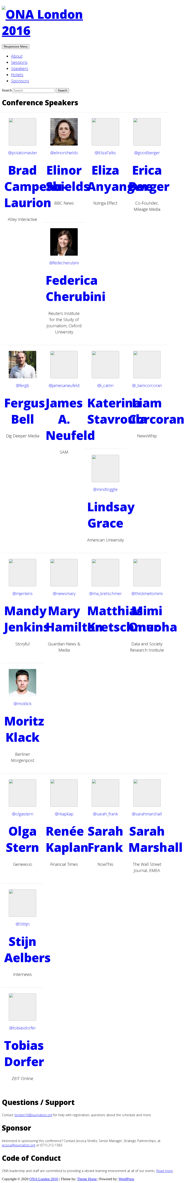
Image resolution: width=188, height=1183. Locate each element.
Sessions (19, 62)
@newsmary (64, 593)
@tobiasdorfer (22, 1028)
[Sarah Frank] (105, 805)
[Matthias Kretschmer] (105, 585)
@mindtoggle (105, 489)
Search (7, 90)
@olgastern (22, 814)
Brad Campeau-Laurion (35, 186)
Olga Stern (22, 839)
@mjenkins (22, 593)
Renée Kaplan (67, 839)
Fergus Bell (24, 411)
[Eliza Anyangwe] (105, 144)
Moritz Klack (24, 729)
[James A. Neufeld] (64, 377)
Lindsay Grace (111, 514)
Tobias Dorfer (24, 1053)
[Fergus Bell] (22, 377)
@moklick (22, 703)
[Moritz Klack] (22, 695)
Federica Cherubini (75, 288)
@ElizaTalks (105, 152)
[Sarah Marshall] (147, 805)
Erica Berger (148, 178)
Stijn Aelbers (27, 949)
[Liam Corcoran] (147, 377)
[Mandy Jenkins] (22, 585)
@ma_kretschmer (105, 593)
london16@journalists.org (33, 1115)
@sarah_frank (105, 814)
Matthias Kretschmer (123, 618)
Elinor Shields (68, 178)
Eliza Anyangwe (120, 178)
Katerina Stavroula (117, 411)
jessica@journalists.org (18, 1145)
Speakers (19, 68)
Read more (164, 1171)
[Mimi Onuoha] (147, 585)
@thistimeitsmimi (147, 593)
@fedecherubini (64, 262)
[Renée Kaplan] (64, 805)
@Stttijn (23, 924)
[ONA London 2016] (48, 30)
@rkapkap (64, 814)
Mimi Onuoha (152, 618)
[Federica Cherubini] (64, 254)
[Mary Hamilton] (64, 585)
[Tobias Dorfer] (22, 1019)
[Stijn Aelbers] (22, 916)
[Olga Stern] (22, 805)
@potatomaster (22, 152)
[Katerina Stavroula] (105, 377)
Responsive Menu (16, 46)
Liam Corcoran (156, 411)
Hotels (17, 74)
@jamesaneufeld (64, 385)
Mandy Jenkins (27, 618)
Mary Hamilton (74, 618)
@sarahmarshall (147, 814)
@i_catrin (105, 385)
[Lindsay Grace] (105, 481)
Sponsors (20, 81)
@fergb (22, 385)
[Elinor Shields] (64, 144)
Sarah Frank (105, 839)
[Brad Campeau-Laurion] (22, 144)
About (16, 56)
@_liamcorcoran (147, 385)
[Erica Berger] (147, 144)
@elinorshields (64, 152)
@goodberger (147, 152)
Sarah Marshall (155, 839)
